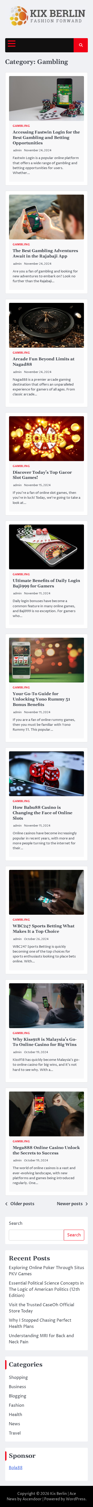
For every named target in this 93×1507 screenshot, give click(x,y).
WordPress (76, 1499)
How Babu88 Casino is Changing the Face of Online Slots (42, 813)
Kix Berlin (58, 1493)
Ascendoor (32, 1499)
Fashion (16, 1405)
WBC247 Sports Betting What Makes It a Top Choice (43, 928)
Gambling (21, 125)
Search (15, 1223)
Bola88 (15, 1468)
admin (17, 150)
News (14, 1424)
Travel (15, 1433)
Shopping (18, 1377)
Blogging (17, 1396)
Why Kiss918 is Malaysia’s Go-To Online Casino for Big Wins (45, 1042)
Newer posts (70, 1204)
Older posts (22, 1204)
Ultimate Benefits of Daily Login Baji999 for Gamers (46, 583)
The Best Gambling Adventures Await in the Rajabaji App (45, 253)
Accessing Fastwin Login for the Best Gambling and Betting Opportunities (46, 138)
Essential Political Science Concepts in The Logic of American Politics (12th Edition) (46, 1289)
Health (15, 1415)
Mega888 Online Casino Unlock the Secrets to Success (46, 1150)
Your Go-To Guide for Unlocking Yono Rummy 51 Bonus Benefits (41, 699)
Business (17, 1387)
